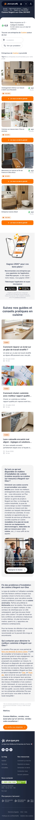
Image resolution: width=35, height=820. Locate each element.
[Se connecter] (31, 4)
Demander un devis (24, 767)
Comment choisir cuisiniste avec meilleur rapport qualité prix (16, 396)
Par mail (4, 791)
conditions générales (20, 297)
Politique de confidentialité (10, 816)
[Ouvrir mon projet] (26, 4)
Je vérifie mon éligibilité (14, 727)
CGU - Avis (23, 812)
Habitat (4, 760)
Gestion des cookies (26, 816)
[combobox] (13, 40)
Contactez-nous (23, 771)
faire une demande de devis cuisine (15, 652)
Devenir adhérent (23, 774)
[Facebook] (3, 749)
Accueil (5, 8)
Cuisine (25, 8)
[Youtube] (7, 749)
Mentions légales (13, 812)
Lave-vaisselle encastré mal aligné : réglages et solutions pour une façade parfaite (16, 442)
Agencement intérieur (15, 8)
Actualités (5, 767)
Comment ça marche (24, 760)
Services (4, 764)
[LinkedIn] (10, 749)
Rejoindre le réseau (24, 764)
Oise (11, 10)
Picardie (5, 10)
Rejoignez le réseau (15, 570)
